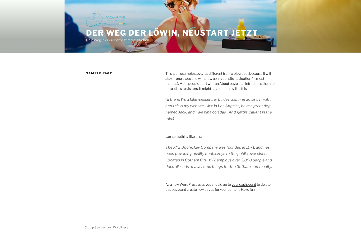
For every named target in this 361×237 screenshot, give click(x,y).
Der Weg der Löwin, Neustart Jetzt (172, 32)
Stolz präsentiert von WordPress (106, 227)
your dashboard (244, 185)
